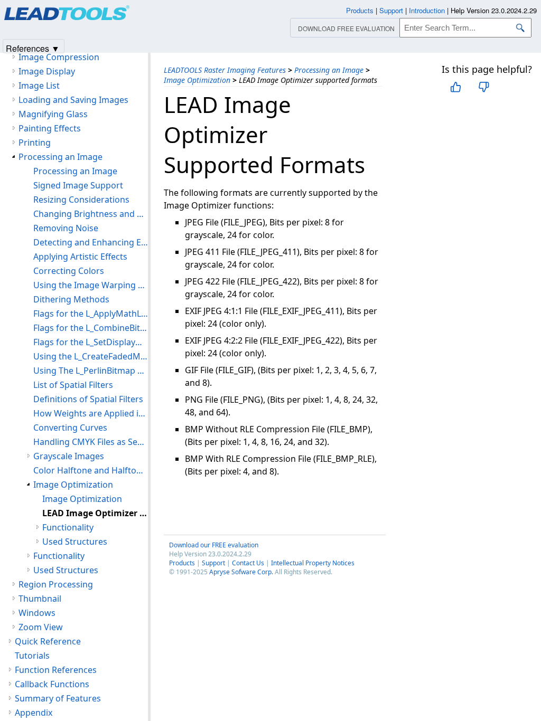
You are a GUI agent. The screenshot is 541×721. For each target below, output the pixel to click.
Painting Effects (49, 128)
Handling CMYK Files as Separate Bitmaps (90, 442)
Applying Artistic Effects (80, 256)
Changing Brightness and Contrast (90, 214)
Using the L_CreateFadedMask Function (90, 356)
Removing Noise (65, 228)
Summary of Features (58, 698)
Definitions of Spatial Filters (88, 399)
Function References (56, 670)
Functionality (68, 527)
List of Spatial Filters (73, 385)
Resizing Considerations (81, 199)
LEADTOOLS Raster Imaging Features (225, 70)
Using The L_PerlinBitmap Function (90, 370)
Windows (36, 613)
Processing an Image (328, 70)
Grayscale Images (68, 456)
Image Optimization (197, 80)
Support (213, 562)
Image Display (46, 71)
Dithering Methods (71, 299)
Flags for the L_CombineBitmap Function (90, 328)
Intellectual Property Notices (313, 562)
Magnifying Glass (53, 114)
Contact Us (248, 562)
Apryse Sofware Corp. (241, 571)
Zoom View (40, 627)
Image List (39, 85)
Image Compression (58, 57)
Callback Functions (52, 684)
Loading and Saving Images (73, 100)
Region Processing (55, 584)
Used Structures (74, 541)
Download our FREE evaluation (213, 544)
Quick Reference (48, 641)
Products (182, 562)
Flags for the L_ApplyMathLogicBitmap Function (90, 313)
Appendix (33, 712)
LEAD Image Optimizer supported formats (95, 513)
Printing (34, 142)
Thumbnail (39, 598)
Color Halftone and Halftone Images (90, 470)
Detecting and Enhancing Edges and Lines (90, 242)
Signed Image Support (78, 185)
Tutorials (32, 655)
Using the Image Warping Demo (90, 285)
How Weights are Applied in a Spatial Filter (90, 413)
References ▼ (33, 47)
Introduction (427, 10)
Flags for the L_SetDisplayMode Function (90, 342)
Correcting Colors (68, 271)
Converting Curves (70, 427)
